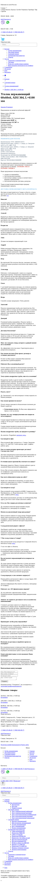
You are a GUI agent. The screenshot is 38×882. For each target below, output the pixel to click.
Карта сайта (25, 745)
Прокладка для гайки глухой (21, 838)
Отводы (10, 57)
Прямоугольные (17, 808)
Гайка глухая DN (17, 834)
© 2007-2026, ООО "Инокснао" (11, 781)
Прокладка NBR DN (18, 833)
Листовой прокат (13, 52)
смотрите (19, 435)
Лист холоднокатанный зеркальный (23, 818)
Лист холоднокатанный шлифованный (24, 814)
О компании (8, 67)
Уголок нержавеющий (19, 824)
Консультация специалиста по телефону (20, 65)
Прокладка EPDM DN (19, 836)
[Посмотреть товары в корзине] (3, 40)
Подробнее (4, 697)
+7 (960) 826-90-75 (18, 32)
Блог (5, 70)
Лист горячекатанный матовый (22, 813)
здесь (24, 435)
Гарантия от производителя (16, 60)
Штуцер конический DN (19, 839)
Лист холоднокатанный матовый (22, 816)
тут (8, 195)
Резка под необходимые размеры (18, 64)
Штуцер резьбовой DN (19, 841)
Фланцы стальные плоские (20, 848)
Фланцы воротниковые (19, 849)
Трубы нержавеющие (14, 50)
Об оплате (7, 69)
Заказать (3, 107)
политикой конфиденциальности (11, 686)
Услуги (6, 59)
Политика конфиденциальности (11, 745)
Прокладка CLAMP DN (19, 846)
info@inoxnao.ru (6, 19)
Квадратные (15, 804)
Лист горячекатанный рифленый (22, 811)
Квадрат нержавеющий (19, 821)
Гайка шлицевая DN (18, 831)
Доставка (11, 62)
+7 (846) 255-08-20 (6, 32)
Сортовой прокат (13, 54)
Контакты (7, 72)
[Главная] (5, 75)
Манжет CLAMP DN (18, 844)
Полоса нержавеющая (19, 828)
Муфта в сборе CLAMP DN (20, 843)
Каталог (7, 49)
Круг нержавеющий (18, 826)
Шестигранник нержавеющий (21, 823)
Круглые (14, 806)
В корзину (9, 107)
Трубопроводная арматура (16, 55)
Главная (32, 751)
